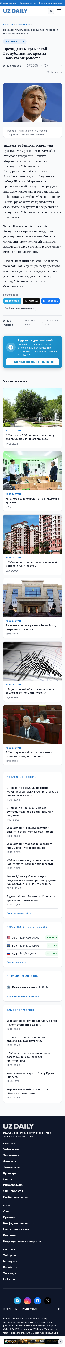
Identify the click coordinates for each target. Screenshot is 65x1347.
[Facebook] (37, 1300)
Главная (8, 24)
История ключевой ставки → (24, 996)
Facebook (52, 300)
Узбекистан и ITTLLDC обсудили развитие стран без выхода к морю (30, 829)
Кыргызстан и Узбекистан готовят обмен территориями (29, 1091)
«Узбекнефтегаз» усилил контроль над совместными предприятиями (30, 862)
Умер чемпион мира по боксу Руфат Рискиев (30, 1075)
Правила (9, 1217)
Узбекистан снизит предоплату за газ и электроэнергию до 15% (32, 1022)
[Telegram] (17, 1300)
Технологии (11, 1167)
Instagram (10, 1261)
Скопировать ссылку (21, 308)
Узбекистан (23, 24)
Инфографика (8, 2)
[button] (51, 11)
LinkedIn (9, 1279)
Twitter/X (33, 300)
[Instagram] (27, 1300)
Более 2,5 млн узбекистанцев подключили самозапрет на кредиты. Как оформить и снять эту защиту (32, 880)
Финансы (9, 1161)
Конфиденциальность (18, 1223)
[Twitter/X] (47, 1300)
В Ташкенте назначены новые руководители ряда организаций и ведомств (30, 811)
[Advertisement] (32, 1341)
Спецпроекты (28, 2)
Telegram (14, 300)
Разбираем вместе (50, 2)
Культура (9, 1173)
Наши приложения (16, 1229)
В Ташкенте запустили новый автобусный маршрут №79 (26, 1038)
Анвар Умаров (12, 65)
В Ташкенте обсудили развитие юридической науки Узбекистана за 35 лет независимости (32, 791)
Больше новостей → (19, 913)
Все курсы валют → (19, 962)
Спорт (7, 1179)
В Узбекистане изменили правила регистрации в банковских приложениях (29, 1056)
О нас (7, 1211)
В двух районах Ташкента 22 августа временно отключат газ (31, 898)
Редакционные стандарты (22, 1241)
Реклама (9, 1235)
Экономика (11, 1155)
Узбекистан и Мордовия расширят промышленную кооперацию (30, 845)
